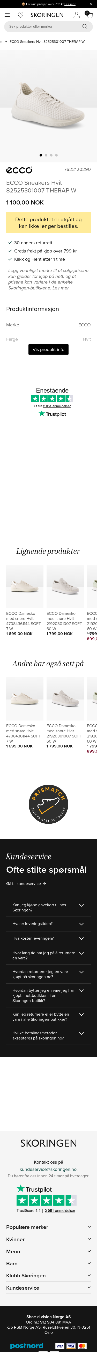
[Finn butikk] (21, 15)
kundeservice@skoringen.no (48, 1169)
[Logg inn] (76, 15)
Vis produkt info (48, 349)
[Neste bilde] (87, 106)
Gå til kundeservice (23, 883)
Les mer (70, 4)
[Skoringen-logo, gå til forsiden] (47, 15)
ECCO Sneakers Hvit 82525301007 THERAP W (47, 41)
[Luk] (91, 4)
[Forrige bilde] (10, 106)
